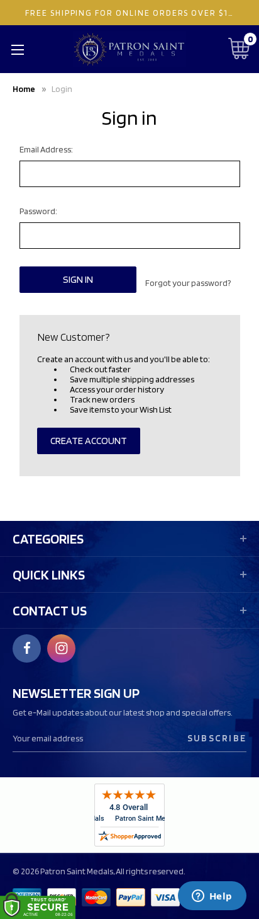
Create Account (88, 441)
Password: (38, 211)
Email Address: (46, 149)
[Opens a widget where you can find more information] (211, 897)
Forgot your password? (188, 283)
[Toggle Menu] (17, 49)
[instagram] (61, 648)
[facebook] (27, 648)
